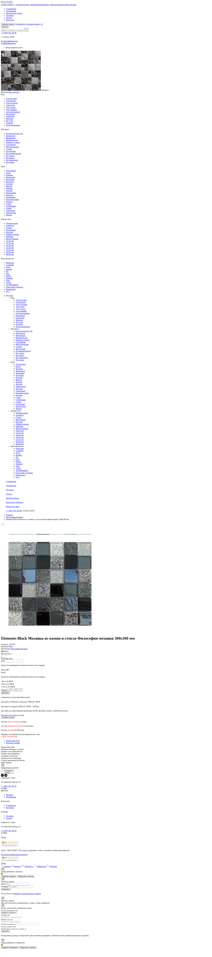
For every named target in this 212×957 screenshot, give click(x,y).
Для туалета (11, 107)
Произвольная (12, 223)
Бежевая (9, 175)
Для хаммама (11, 110)
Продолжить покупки (26, 876)
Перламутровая (12, 199)
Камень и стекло (13, 142)
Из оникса (10, 158)
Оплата (9, 18)
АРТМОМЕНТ (12, 285)
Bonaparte (10, 263)
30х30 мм (10, 252)
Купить (4, 690)
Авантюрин (11, 171)
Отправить (6, 889)
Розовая (9, 202)
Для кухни (10, 105)
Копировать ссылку (8, 771)
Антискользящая (13, 112)
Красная (9, 195)
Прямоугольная (12, 234)
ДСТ (8, 291)
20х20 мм (10, 245)
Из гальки (10, 162)
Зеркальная (10, 136)
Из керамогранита (13, 153)
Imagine (9, 269)
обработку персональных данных (27, 894)
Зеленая (9, 188)
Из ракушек (11, 151)
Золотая (9, 191)
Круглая (9, 232)
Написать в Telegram (14, 502)
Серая (8, 204)
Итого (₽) (5, 670)
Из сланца (10, 156)
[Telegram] (5, 775)
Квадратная (11, 230)
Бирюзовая (10, 177)
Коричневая (11, 193)
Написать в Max (12, 507)
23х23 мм (10, 248)
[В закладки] (11, 690)
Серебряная (11, 206)
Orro (8, 274)
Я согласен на (21, 894)
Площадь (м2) (7, 658)
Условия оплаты (8, 717)
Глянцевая (10, 116)
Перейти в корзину (9, 876)
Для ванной (11, 101)
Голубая (9, 184)
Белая (8, 173)
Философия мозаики (19, 649)
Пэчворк (9, 123)
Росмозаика (11, 289)
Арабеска (10, 226)
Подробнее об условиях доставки (12, 715)
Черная (9, 215)
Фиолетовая (11, 213)
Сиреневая (10, 211)
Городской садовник (14, 287)
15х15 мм (10, 243)
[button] (106, 524)
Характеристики (13, 741)
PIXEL (9, 276)
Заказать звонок (8, 24)
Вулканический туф (14, 133)
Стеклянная (11, 145)
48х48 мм (10, 254)
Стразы (9, 149)
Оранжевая (10, 197)
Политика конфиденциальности (14, 855)
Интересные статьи (14, 13)
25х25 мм (10, 250)
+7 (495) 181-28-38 (8, 33)
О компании (11, 9)
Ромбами (9, 237)
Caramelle (10, 265)
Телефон (5, 887)
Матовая (9, 118)
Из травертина (12, 160)
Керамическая (12, 140)
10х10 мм (10, 241)
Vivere (8, 283)
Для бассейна (11, 99)
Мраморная (10, 138)
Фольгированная (13, 125)
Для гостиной (11, 103)
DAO (8, 267)
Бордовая (10, 182)
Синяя (8, 208)
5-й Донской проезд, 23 (33, 24)
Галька (9, 228)
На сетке (9, 121)
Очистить (5, 931)
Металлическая (12, 147)
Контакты (10, 20)
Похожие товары (13, 743)
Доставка (10, 15)
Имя (3, 884)
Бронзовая (10, 180)
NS (7, 272)
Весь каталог (14, 92)
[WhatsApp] (2, 775)
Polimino (9, 278)
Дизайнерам (11, 11)
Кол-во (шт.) (6, 654)
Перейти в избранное (10, 947)
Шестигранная (12, 239)
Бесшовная (10, 114)
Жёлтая (9, 186)
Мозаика (9, 795)
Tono (8, 280)
